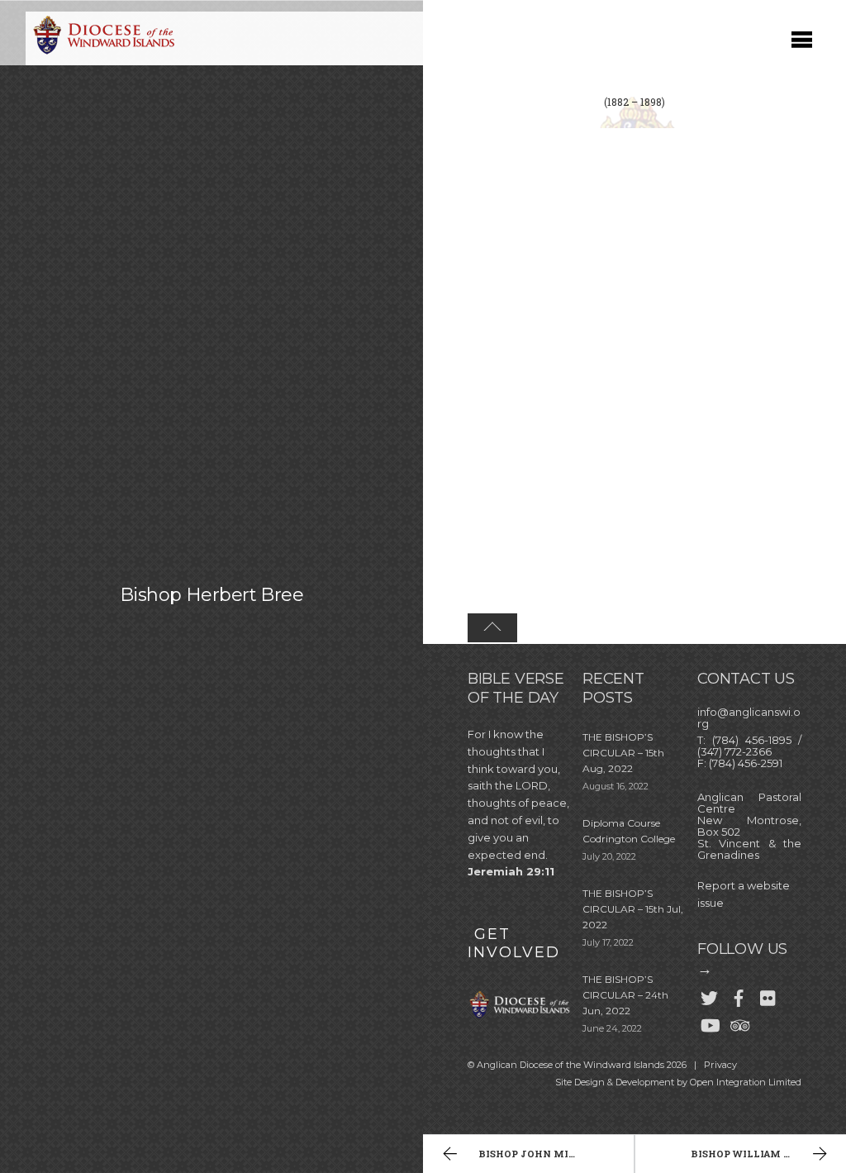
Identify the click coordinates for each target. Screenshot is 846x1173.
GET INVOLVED (514, 943)
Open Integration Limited (745, 1082)
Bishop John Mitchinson (551, 1153)
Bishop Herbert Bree (212, 594)
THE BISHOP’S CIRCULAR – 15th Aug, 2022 (623, 753)
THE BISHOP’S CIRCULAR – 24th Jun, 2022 (625, 995)
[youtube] (708, 1021)
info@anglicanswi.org (749, 717)
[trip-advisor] (738, 1021)
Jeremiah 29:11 (511, 871)
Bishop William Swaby (755, 1153)
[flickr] (768, 994)
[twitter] (708, 994)
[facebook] (738, 994)
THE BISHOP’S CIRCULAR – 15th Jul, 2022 (632, 909)
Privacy (720, 1064)
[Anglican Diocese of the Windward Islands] (102, 52)
